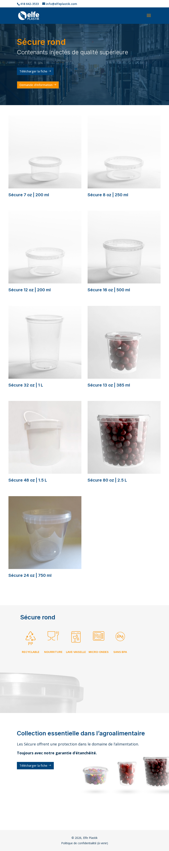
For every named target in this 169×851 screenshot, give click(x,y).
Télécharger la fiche (33, 71)
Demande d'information (36, 85)
